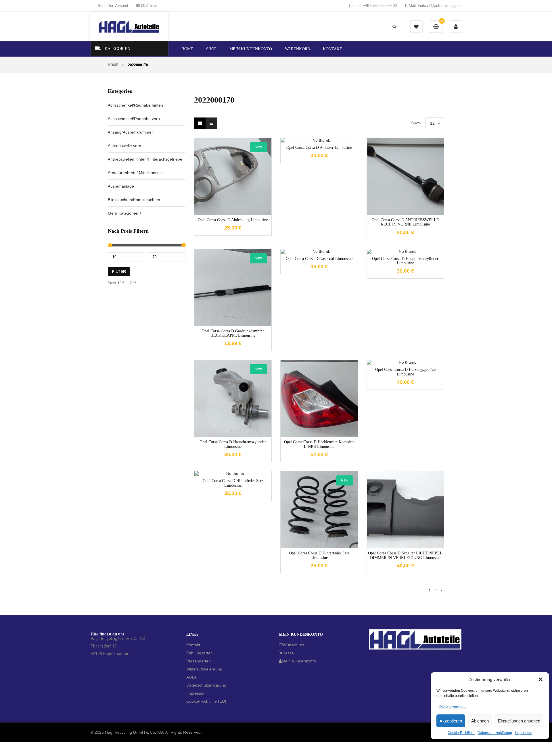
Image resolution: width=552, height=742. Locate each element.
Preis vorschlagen (233, 183)
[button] (540, 679)
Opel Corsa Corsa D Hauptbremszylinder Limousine (233, 444)
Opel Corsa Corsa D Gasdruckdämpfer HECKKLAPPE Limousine (233, 333)
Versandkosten (237, 169)
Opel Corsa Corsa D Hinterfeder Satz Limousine (319, 555)
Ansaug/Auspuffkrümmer (130, 132)
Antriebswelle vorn (124, 145)
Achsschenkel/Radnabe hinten (135, 105)
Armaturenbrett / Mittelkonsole (135, 172)
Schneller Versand (113, 5)
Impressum (523, 733)
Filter (119, 271)
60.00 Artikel (146, 5)
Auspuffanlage (121, 186)
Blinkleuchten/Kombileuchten (134, 199)
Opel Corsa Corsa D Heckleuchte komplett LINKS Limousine (319, 444)
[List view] (211, 123)
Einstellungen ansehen (519, 720)
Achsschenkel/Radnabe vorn (134, 118)
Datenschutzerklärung (495, 733)
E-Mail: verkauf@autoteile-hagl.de (433, 5)
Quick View (241, 214)
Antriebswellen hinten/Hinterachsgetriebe (145, 159)
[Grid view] (200, 123)
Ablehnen (480, 720)
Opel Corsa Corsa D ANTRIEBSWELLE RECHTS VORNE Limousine (405, 222)
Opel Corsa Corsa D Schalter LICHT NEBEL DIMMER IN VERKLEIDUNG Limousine (405, 555)
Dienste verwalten (453, 707)
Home (113, 65)
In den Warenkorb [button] (224, 214)
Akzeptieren (451, 720)
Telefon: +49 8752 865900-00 (372, 5)
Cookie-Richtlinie (461, 733)
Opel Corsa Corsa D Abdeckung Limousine (233, 220)
